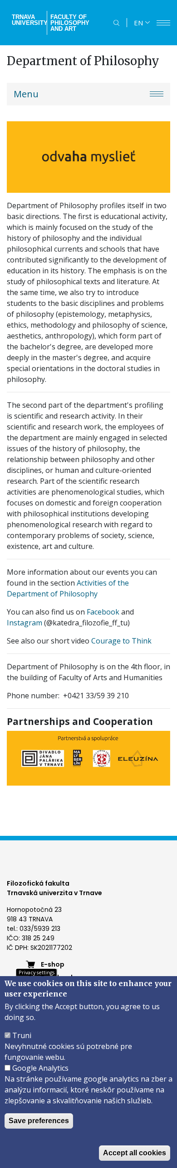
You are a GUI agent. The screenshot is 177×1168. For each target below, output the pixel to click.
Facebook (103, 612)
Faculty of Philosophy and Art (69, 23)
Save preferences (39, 1121)
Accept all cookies (134, 1153)
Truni (21, 1035)
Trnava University (28, 20)
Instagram (24, 623)
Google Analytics (40, 1068)
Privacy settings (36, 972)
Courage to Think (121, 641)
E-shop (52, 964)
